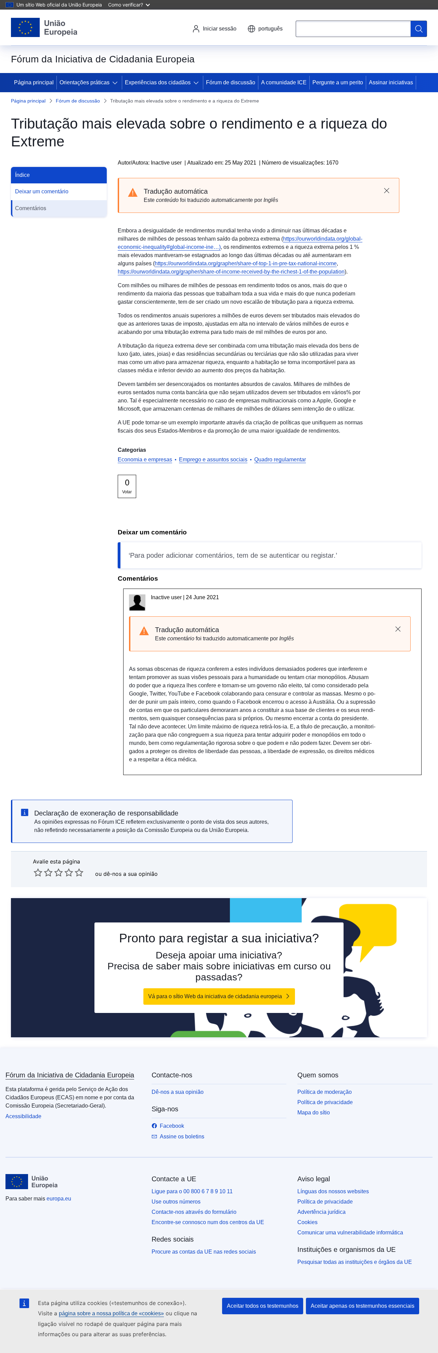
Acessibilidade (23, 1116)
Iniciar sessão (219, 29)
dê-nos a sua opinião (130, 873)
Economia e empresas (145, 459)
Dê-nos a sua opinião (178, 1092)
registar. (323, 555)
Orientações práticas (85, 82)
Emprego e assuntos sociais (213, 459)
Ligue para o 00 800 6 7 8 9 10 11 (192, 1191)
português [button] (270, 29)
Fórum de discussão (230, 82)
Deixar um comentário (41, 191)
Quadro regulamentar (280, 459)
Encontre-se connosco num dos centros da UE (208, 1222)
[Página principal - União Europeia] (44, 27)
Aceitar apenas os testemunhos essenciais (362, 1306)
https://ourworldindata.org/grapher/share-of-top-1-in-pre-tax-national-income (246, 263)
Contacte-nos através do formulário (194, 1212)
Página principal (34, 82)
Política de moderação (324, 1092)
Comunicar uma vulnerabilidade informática (350, 1232)
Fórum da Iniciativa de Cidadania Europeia (69, 1075)
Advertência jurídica (321, 1212)
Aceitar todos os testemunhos (262, 1306)
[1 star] (38, 872)
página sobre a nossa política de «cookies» (111, 1313)
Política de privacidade (325, 1102)
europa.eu (59, 1198)
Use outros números (176, 1202)
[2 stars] (43, 872)
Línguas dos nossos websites (333, 1191)
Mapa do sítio (313, 1112)
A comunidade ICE (284, 82)
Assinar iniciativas (391, 82)
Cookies (307, 1222)
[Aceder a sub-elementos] (116, 82)
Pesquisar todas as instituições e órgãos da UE (354, 1262)
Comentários (30, 208)
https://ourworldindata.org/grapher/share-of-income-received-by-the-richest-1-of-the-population (231, 272)
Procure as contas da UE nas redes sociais (204, 1252)
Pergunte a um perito (337, 82)
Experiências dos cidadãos (158, 82)
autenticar (284, 555)
